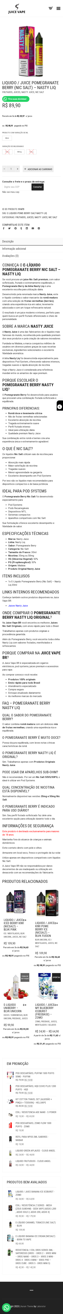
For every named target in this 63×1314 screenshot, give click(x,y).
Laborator (41, 1306)
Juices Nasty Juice (18, 605)
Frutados (7, 92)
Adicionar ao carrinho (40, 169)
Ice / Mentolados (11, 933)
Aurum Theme (27, 1306)
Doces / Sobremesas (13, 1015)
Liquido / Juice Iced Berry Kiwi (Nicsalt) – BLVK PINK (14, 924)
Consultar (37, 187)
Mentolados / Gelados (45, 1025)
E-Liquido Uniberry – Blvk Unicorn (13, 1008)
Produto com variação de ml (15, 133)
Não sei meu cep (10, 192)
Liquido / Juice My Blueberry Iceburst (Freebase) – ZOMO (44, 1011)
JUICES (16, 92)
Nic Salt (39, 92)
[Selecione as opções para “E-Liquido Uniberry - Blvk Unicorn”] (25, 1005)
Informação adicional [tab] (14, 248)
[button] (6, 1307)
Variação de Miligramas (13, 146)
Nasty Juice (27, 92)
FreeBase (16, 1018)
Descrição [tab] (8, 241)
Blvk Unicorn (41, 940)
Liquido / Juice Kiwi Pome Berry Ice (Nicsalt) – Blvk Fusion (44, 929)
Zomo (37, 1021)
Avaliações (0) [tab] (10, 256)
